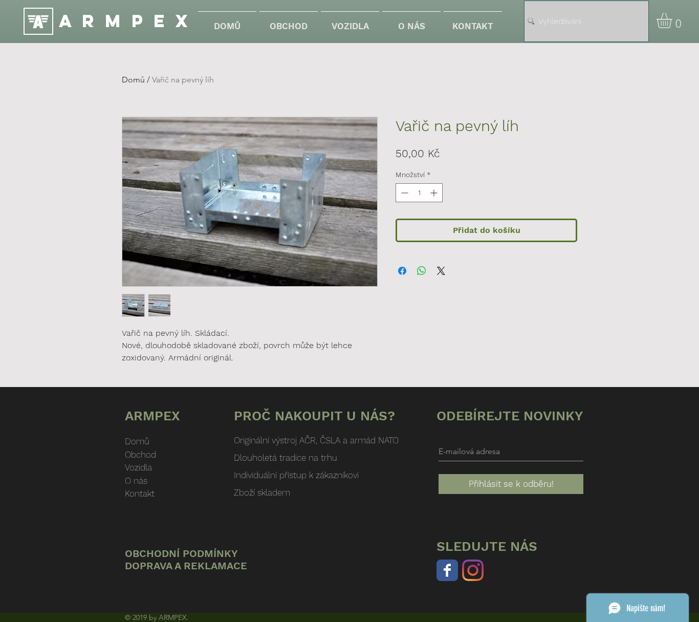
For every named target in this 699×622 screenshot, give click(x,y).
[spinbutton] (419, 193)
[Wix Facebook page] (447, 570)
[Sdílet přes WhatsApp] (422, 271)
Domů (133, 79)
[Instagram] (473, 570)
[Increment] (434, 193)
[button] (673, 20)
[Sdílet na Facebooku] (402, 271)
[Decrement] (403, 193)
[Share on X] (441, 271)
